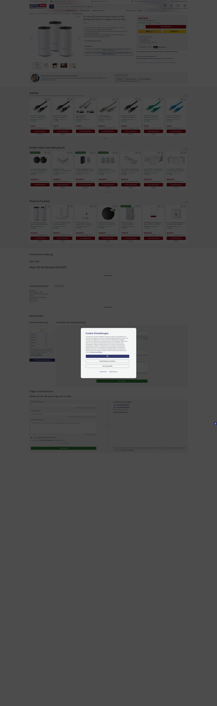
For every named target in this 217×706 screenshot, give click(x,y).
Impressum (103, 372)
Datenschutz (113, 372)
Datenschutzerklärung (96, 352)
